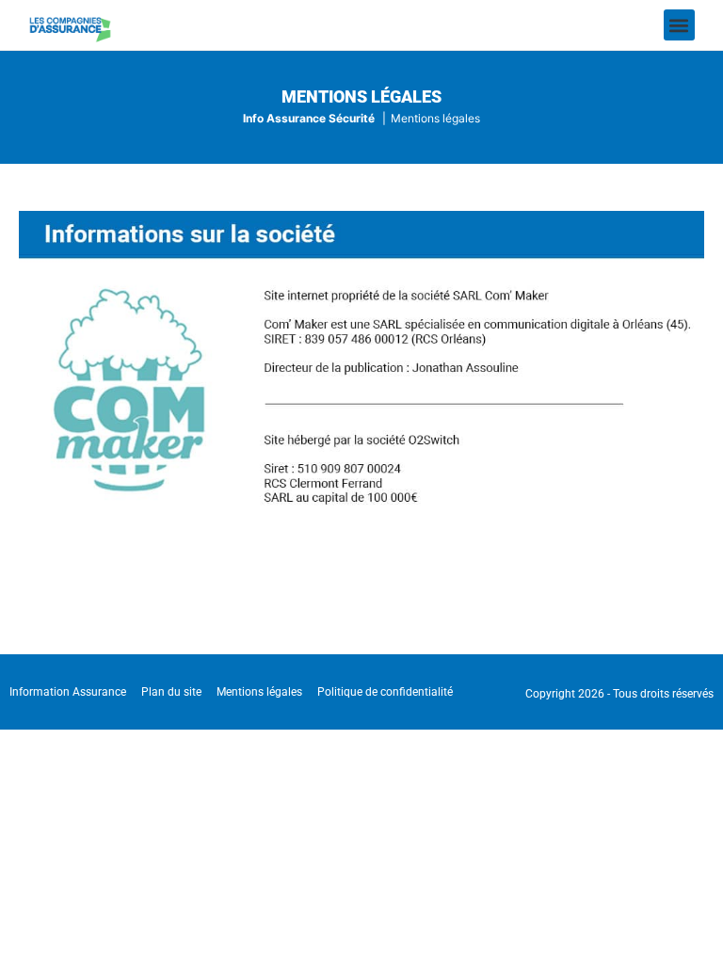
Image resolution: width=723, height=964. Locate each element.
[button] (679, 24)
